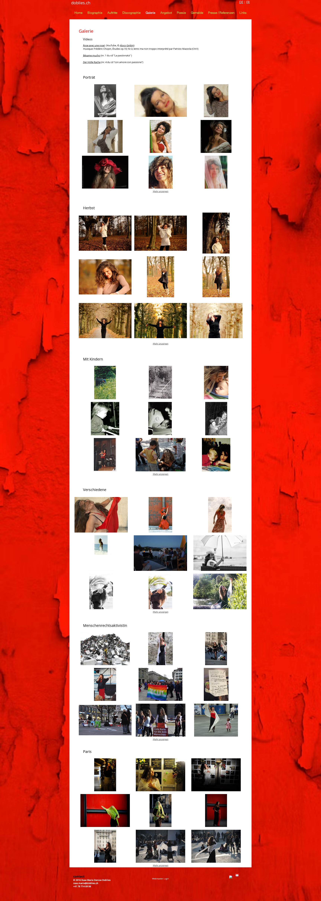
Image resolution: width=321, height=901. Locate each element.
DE (241, 2)
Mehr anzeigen (160, 191)
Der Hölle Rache (91, 62)
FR (248, 2)
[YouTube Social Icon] (237, 875)
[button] (166, 12)
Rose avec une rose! (94, 45)
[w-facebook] (231, 877)
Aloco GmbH (127, 45)
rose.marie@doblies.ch (85, 883)
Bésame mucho (91, 55)
